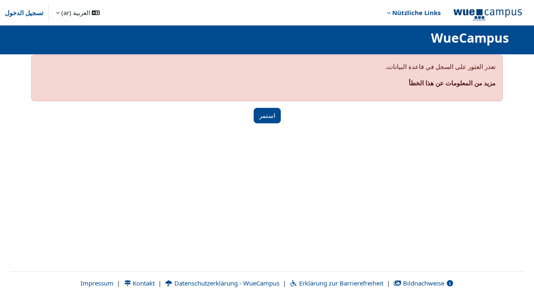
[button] (77, 12)
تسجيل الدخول (24, 12)
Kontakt (143, 283)
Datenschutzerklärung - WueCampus (226, 283)
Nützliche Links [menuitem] (416, 12)
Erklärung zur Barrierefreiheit (340, 283)
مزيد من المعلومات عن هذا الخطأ (452, 83)
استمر (267, 115)
